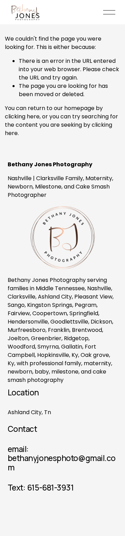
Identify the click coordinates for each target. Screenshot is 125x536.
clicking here (22, 116)
